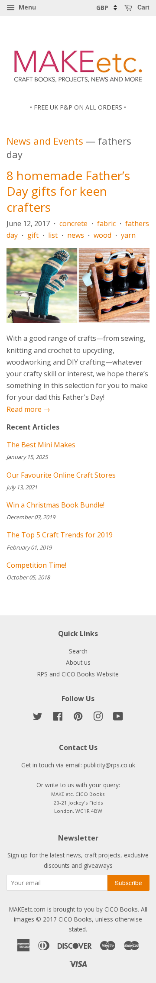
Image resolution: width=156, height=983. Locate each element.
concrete (73, 223)
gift (33, 235)
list (53, 235)
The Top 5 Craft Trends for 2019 (59, 535)
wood (102, 235)
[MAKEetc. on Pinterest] (78, 718)
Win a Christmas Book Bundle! (55, 505)
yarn (128, 235)
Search (78, 651)
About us (78, 662)
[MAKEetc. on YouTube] (118, 718)
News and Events (44, 140)
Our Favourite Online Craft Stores (61, 475)
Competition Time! (36, 565)
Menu (26, 7)
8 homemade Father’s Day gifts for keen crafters (68, 191)
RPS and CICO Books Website (78, 674)
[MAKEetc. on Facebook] (58, 718)
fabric (106, 223)
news (75, 235)
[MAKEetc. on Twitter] (37, 718)
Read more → (28, 409)
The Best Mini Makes (40, 444)
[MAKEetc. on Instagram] (98, 718)
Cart (143, 7)
